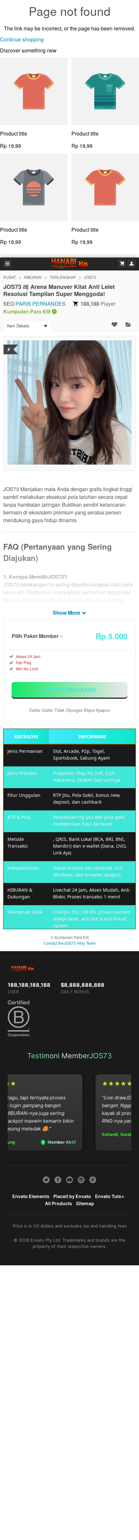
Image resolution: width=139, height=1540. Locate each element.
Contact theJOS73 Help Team (70, 943)
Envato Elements (30, 1196)
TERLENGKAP (63, 277)
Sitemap (85, 1203)
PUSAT (9, 277)
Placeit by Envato (72, 1196)
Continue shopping (22, 39)
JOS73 (90, 277)
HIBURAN (33, 277)
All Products (58, 1203)
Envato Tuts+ (109, 1196)
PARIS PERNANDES (41, 303)
